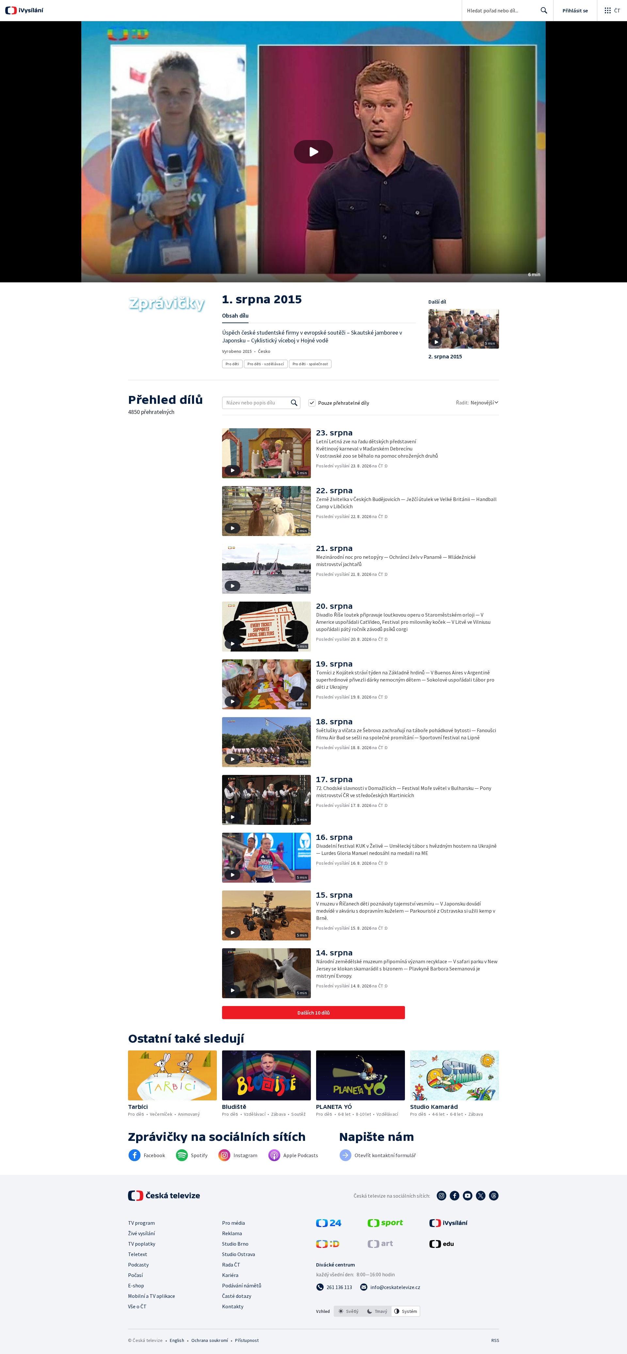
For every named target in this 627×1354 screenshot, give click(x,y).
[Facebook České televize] (454, 1195)
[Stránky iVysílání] (448, 1225)
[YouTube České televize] (467, 1195)
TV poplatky (141, 1243)
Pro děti (232, 363)
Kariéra (230, 1275)
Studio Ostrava (238, 1254)
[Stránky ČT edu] (441, 1246)
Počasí (135, 1275)
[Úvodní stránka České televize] (164, 1195)
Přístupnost (247, 1340)
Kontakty (232, 1306)
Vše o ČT (137, 1306)
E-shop (136, 1285)
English (177, 1340)
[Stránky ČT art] (380, 1246)
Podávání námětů (241, 1285)
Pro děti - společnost (310, 363)
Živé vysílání (141, 1233)
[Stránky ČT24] (328, 1225)
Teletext (137, 1254)
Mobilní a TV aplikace (151, 1296)
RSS (495, 1340)
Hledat (544, 10)
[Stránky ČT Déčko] (327, 1246)
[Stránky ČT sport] (385, 1225)
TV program (141, 1223)
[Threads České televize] (494, 1195)
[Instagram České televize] (441, 1195)
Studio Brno (235, 1243)
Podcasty (138, 1264)
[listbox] (377, 1311)
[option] (348, 1311)
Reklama (232, 1233)
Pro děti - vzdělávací (266, 363)
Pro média (233, 1223)
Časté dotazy (236, 1296)
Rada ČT (231, 1264)
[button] (313, 151)
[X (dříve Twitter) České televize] (480, 1195)
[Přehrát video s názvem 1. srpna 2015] (313, 152)
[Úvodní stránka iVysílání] (30, 10)
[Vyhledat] (294, 403)
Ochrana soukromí (209, 1340)
